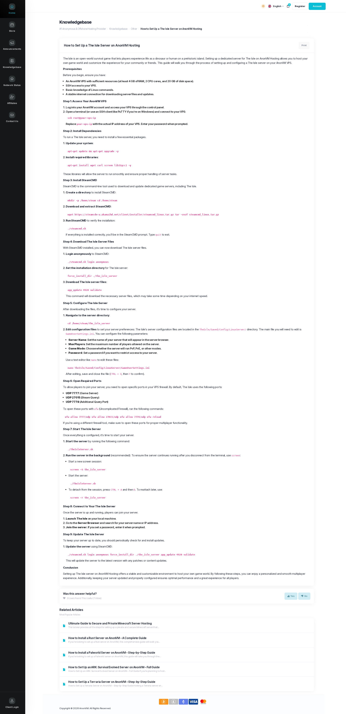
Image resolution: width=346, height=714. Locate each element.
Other (134, 28)
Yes (292, 596)
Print (304, 45)
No (305, 596)
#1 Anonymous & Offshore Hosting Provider (82, 28)
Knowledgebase (118, 28)
